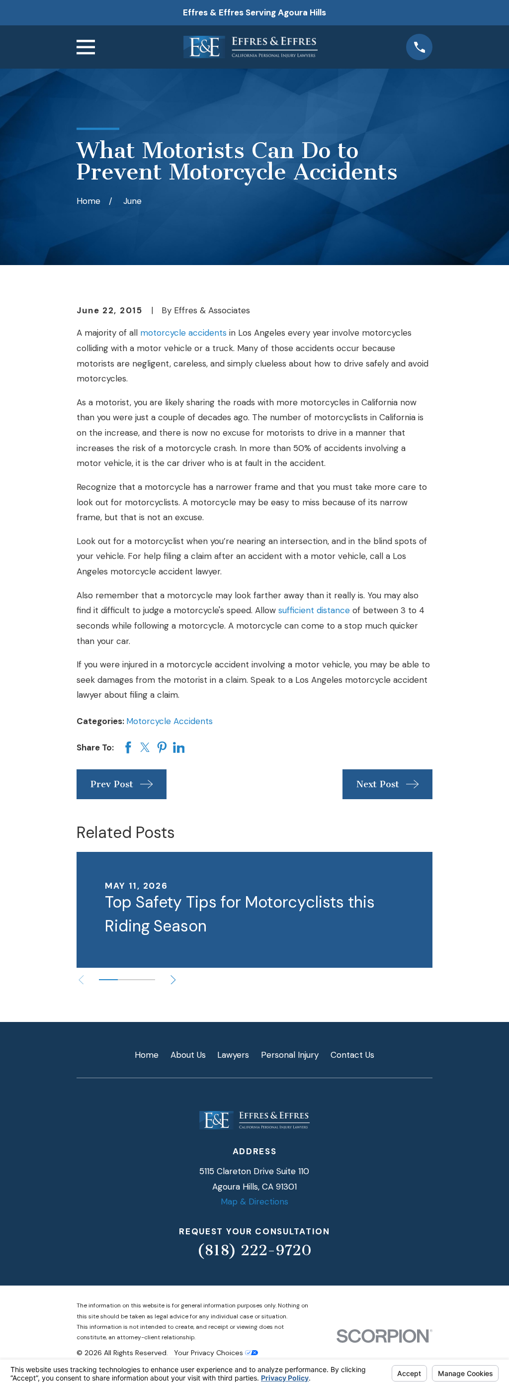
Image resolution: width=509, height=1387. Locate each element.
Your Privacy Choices (209, 1352)
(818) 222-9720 (254, 1250)
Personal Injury (290, 1054)
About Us (188, 1054)
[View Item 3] (145, 979)
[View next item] (173, 980)
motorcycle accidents (183, 332)
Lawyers (233, 1054)
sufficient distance (314, 610)
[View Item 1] (108, 979)
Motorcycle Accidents (169, 721)
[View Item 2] (127, 979)
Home (147, 1054)
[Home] (250, 47)
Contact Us (352, 1054)
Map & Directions (254, 1201)
